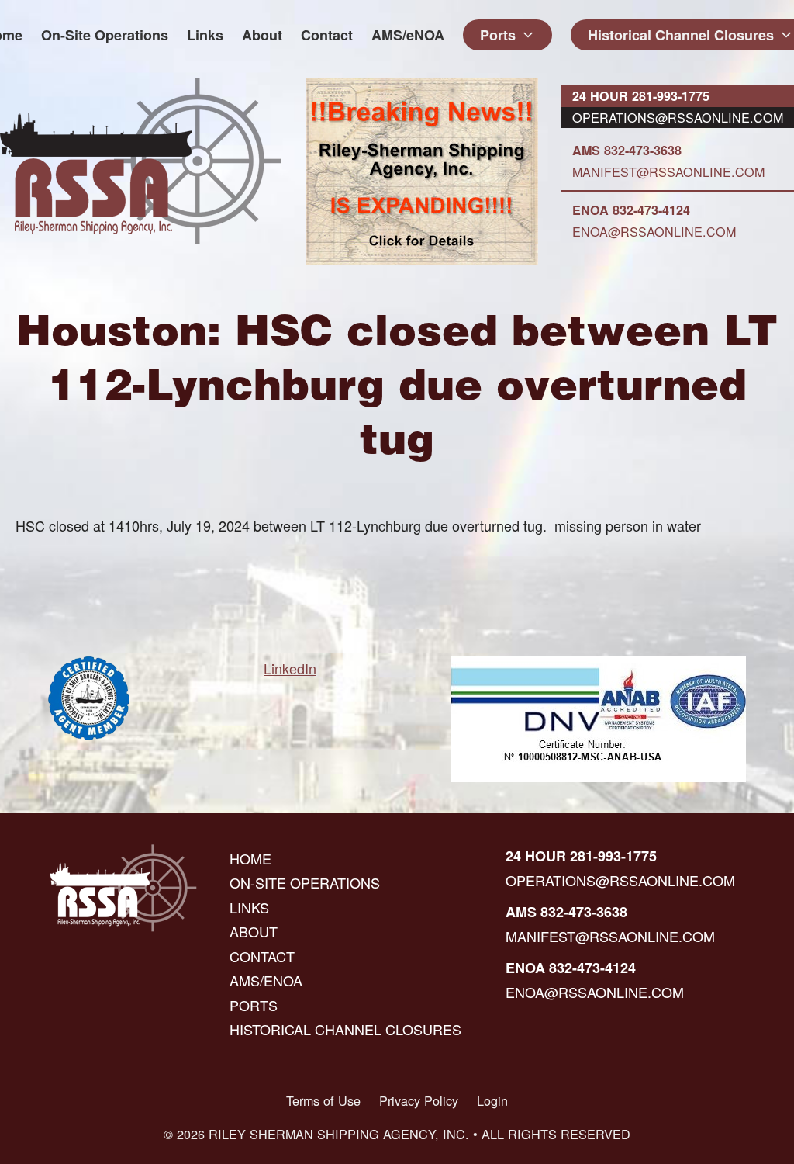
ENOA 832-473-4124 (631, 210)
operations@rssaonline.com (677, 117)
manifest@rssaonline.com (668, 171)
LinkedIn (290, 668)
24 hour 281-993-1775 (640, 96)
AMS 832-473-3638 (627, 150)
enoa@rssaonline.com (654, 231)
